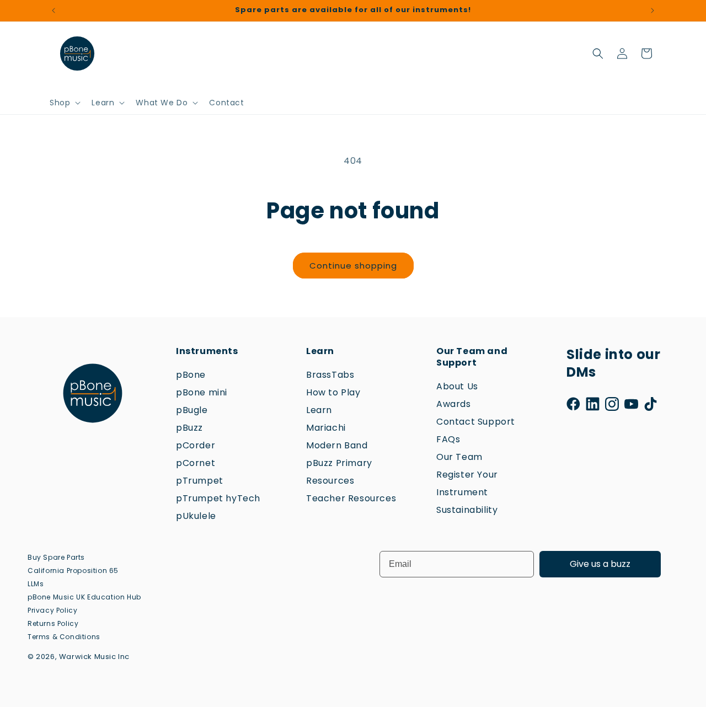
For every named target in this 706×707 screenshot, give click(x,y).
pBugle (192, 410)
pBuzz (189, 427)
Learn (319, 410)
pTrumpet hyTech (218, 498)
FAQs (448, 439)
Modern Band (337, 445)
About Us (457, 386)
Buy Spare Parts (56, 557)
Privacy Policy (52, 610)
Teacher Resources (351, 498)
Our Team (459, 457)
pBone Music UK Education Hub (84, 597)
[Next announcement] (652, 10)
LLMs (36, 583)
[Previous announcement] (53, 10)
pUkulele (196, 516)
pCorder (195, 445)
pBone (191, 374)
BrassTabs (330, 374)
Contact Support (475, 421)
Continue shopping (353, 265)
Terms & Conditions (64, 636)
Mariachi (326, 427)
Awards (453, 404)
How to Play (333, 392)
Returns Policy (53, 623)
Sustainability (467, 510)
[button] (64, 102)
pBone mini (201, 392)
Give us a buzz (600, 564)
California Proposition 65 (73, 570)
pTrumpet (199, 480)
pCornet (195, 463)
